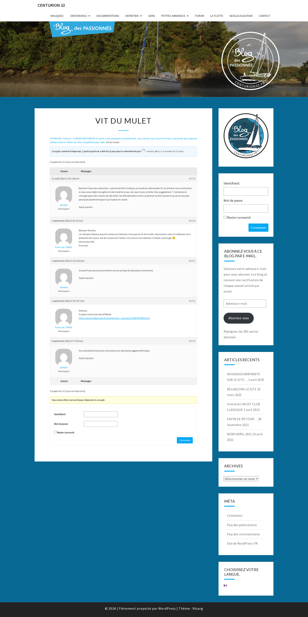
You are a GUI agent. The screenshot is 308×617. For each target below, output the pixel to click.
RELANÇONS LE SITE (241, 389)
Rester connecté (65, 432)
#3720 (192, 220)
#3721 (192, 260)
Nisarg (198, 608)
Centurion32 (78, 16)
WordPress (167, 608)
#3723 (192, 340)
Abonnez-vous (238, 318)
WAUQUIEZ (57, 16)
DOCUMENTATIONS (108, 16)
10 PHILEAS (56, 138)
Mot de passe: (61, 423)
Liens (151, 16)
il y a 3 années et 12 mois (170, 151)
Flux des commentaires (243, 534)
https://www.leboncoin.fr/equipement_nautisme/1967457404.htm (114, 318)
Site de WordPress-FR (242, 543)
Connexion (184, 440)
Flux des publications (242, 525)
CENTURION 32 (51, 5)
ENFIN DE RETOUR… (242, 419)
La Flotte (216, 16)
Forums (67, 138)
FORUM (199, 16)
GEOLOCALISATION (240, 16)
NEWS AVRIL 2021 (239, 434)
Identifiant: (60, 414)
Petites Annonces (173, 16)
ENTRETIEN (132, 16)
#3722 (192, 300)
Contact (264, 16)
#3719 (192, 178)
